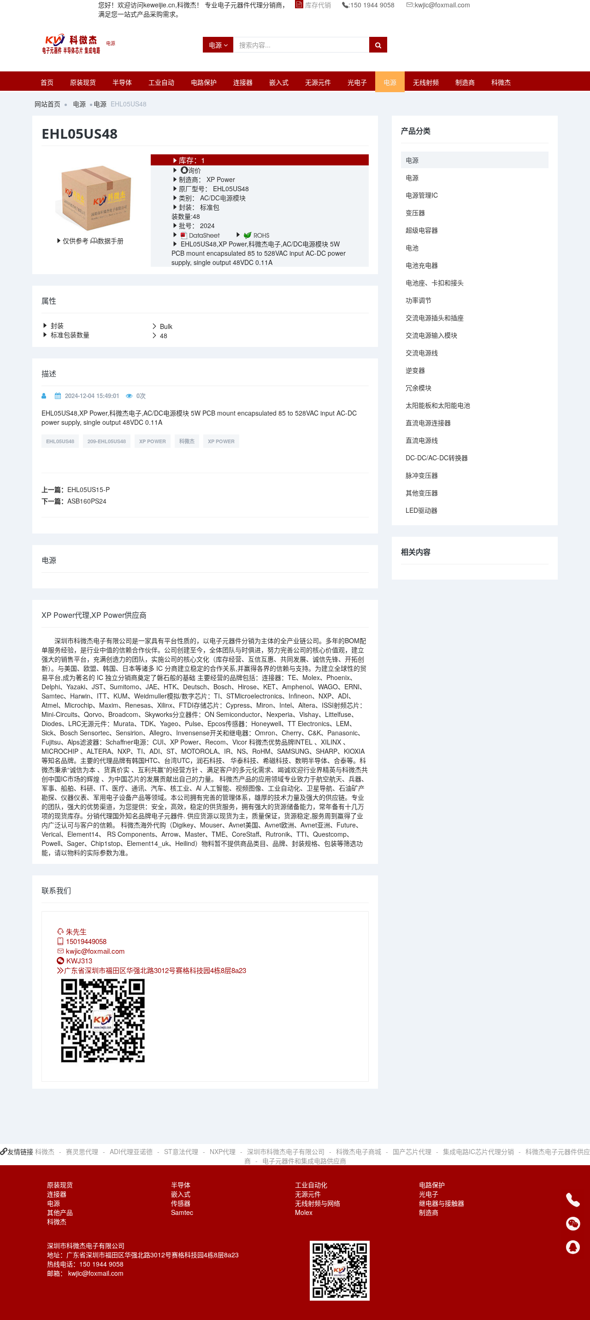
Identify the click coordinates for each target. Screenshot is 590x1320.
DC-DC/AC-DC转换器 (437, 457)
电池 (412, 247)
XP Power (220, 179)
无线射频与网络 (317, 1203)
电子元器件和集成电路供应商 (304, 1160)
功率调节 (418, 300)
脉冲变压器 (422, 475)
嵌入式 (279, 82)
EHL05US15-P (88, 489)
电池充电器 (422, 265)
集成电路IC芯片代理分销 (478, 1151)
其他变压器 (422, 492)
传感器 (180, 1203)
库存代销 (318, 4)
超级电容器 (422, 230)
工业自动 (161, 82)
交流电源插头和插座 (435, 317)
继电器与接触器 (441, 1203)
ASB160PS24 (86, 500)
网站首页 (47, 103)
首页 (47, 82)
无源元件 (318, 82)
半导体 (122, 82)
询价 (194, 170)
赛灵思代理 (82, 1151)
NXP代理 (223, 1151)
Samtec (182, 1212)
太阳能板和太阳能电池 (438, 405)
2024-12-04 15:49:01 (92, 395)
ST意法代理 (181, 1151)
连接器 (243, 82)
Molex (304, 1212)
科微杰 (501, 82)
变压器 (415, 212)
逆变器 (415, 370)
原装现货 (83, 82)
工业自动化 (311, 1184)
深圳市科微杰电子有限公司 (285, 1151)
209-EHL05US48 (107, 441)
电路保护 (204, 82)
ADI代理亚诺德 (131, 1151)
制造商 (465, 82)
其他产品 (60, 1212)
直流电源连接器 (428, 422)
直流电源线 (422, 440)
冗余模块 (418, 387)
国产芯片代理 (412, 1151)
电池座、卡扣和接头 (435, 282)
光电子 (357, 82)
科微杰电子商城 (358, 1151)
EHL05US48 (60, 441)
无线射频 (426, 82)
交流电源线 (422, 352)
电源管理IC (422, 194)
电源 (216, 44)
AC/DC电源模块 (223, 197)
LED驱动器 (421, 510)
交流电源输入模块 (431, 335)
